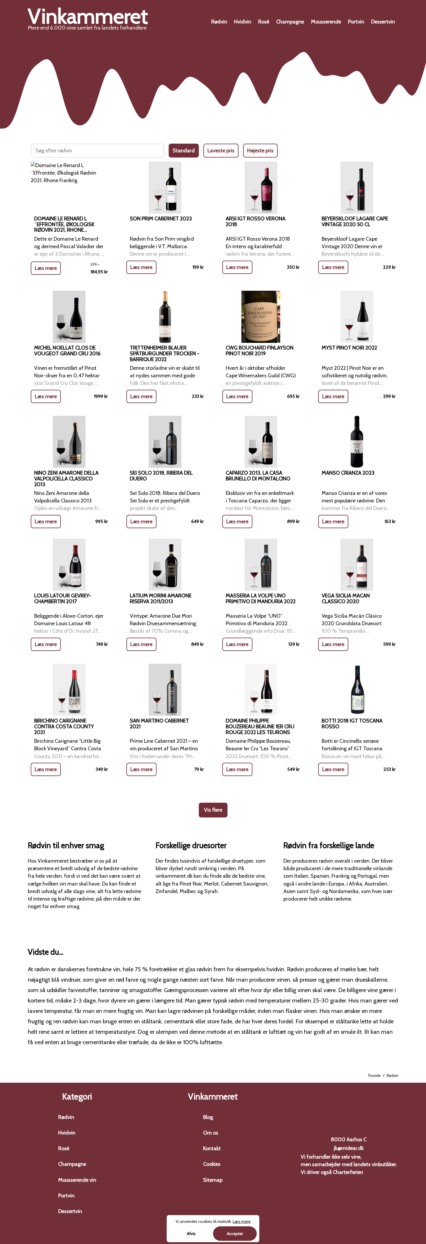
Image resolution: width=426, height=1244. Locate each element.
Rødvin (219, 22)
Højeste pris (260, 150)
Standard (184, 150)
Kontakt (212, 1148)
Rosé (263, 22)
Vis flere (213, 810)
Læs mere (46, 268)
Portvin (356, 22)
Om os (210, 1133)
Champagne (290, 22)
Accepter (235, 1233)
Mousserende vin (77, 1180)
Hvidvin (242, 22)
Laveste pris (220, 150)
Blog (208, 1117)
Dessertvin (383, 22)
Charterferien (348, 1172)
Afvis (191, 1233)
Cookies (212, 1164)
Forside (374, 1075)
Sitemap (213, 1180)
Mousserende (326, 22)
